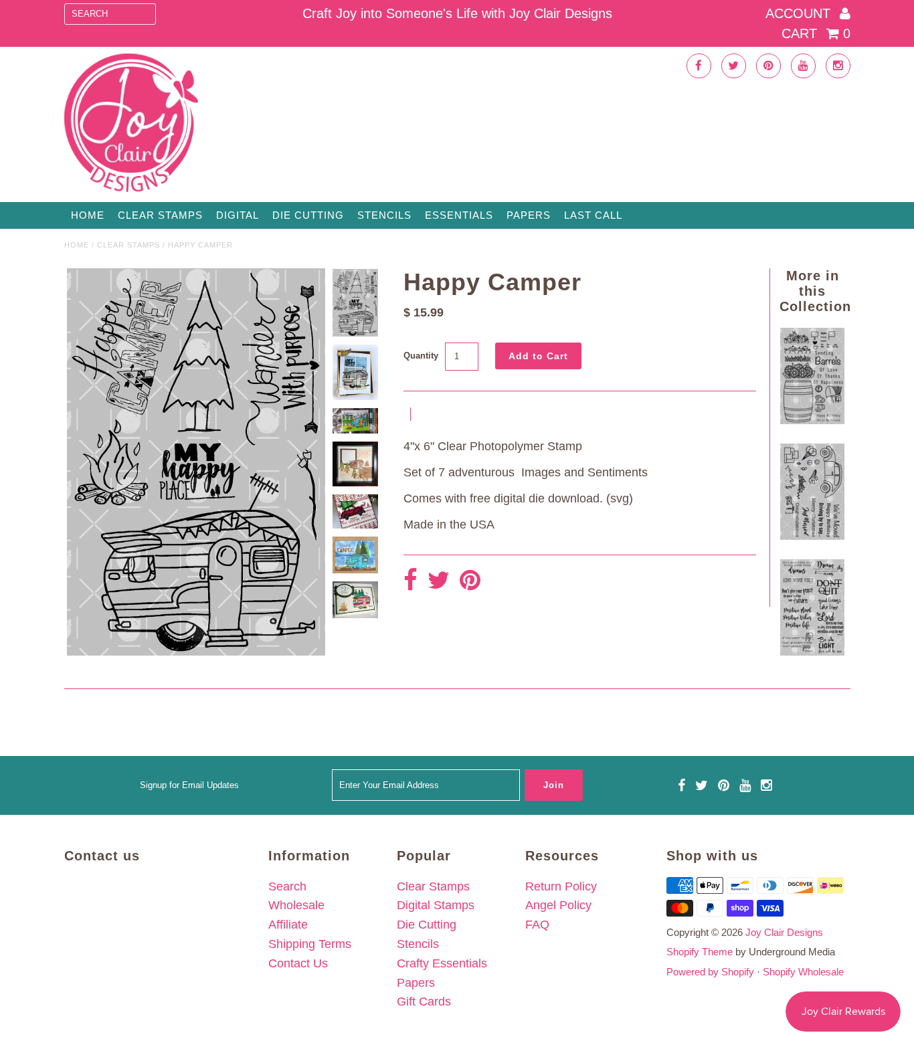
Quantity (420, 356)
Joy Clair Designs (784, 932)
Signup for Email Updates (189, 785)
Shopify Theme (699, 951)
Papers (529, 215)
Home (87, 215)
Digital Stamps (435, 905)
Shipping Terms (309, 944)
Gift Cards (424, 1001)
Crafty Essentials (442, 963)
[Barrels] (812, 420)
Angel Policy (558, 905)
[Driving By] (812, 536)
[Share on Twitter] (439, 581)
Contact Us (298, 963)
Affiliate (288, 924)
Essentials (459, 215)
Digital (237, 215)
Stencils (384, 215)
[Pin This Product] (470, 581)
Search (287, 886)
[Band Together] (812, 651)
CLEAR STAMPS (160, 215)
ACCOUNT (799, 13)
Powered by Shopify (710, 971)
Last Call (593, 215)
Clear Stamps (433, 886)
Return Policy (561, 886)
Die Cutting (308, 215)
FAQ (537, 924)
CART (816, 33)
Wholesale (296, 905)
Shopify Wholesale (803, 971)
